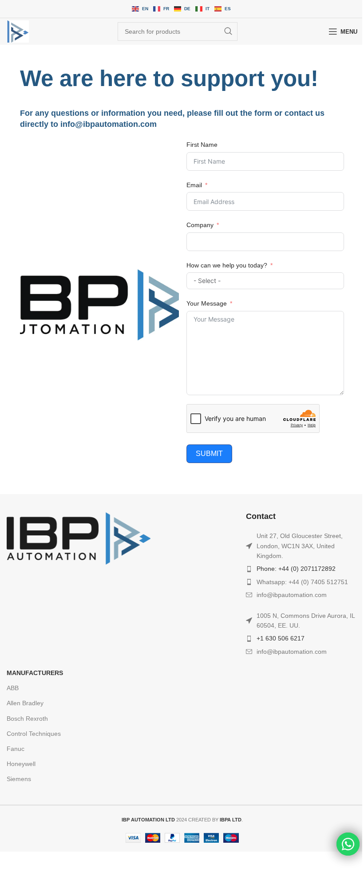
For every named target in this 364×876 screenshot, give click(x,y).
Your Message (206, 303)
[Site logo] (18, 31)
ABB (13, 687)
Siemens (19, 778)
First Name (202, 144)
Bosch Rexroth (27, 718)
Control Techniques (34, 733)
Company (200, 224)
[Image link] (78, 538)
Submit (209, 453)
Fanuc (15, 748)
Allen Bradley (25, 703)
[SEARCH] (228, 31)
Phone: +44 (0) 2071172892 (296, 568)
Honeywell (21, 763)
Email (194, 185)
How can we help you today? (226, 265)
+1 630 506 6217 (281, 638)
